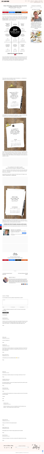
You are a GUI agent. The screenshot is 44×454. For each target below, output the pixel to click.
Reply (3, 325)
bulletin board (14, 175)
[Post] (1, 229)
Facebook (9, 257)
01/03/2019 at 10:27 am (6, 404)
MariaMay (3, 344)
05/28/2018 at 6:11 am (5, 355)
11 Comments (18, 8)
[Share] (1, 225)
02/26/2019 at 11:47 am (5, 420)
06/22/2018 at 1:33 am (5, 372)
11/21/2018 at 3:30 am (5, 380)
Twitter (19, 257)
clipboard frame (8, 175)
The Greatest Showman (9, 153)
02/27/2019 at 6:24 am (5, 428)
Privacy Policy (25, 452)
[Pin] (1, 227)
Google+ (21, 257)
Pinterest (16, 257)
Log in (27, 452)
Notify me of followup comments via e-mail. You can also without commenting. (13, 310)
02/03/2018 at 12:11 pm (5, 338)
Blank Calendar (4, 354)
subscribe (21, 309)
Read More (36, 28)
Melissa (3, 337)
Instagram (12, 257)
